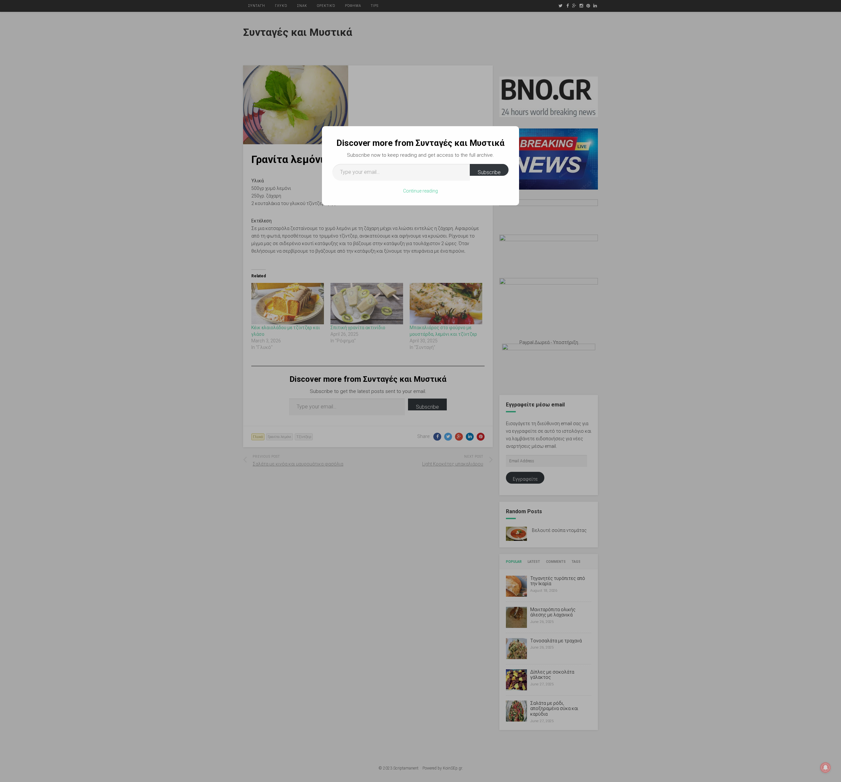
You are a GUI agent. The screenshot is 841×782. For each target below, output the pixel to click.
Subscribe (489, 172)
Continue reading (420, 191)
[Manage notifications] (825, 767)
